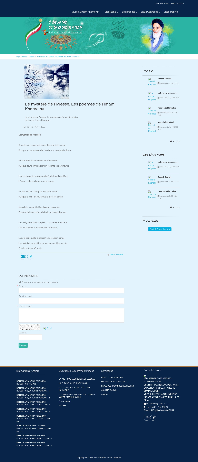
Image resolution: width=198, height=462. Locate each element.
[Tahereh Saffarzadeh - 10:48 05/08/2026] (152, 111)
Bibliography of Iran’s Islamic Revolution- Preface (31, 382)
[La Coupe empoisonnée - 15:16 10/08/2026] (152, 96)
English (173, 3)
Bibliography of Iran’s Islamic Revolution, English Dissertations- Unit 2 (34, 428)
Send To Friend (23, 256)
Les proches (128, 11)
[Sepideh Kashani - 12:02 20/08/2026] (152, 82)
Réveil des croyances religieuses (117, 386)
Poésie (32, 57)
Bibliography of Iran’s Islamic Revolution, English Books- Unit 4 (33, 410)
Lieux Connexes (149, 11)
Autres (62, 405)
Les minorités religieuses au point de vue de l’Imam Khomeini (77, 395)
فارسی (156, 3)
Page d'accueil (21, 57)
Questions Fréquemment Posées (76, 371)
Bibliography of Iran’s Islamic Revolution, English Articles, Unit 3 (34, 436)
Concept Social (108, 390)
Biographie (110, 11)
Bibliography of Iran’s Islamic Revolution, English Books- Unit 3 (33, 403)
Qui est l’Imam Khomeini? (85, 11)
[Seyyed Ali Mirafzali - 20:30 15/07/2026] (152, 127)
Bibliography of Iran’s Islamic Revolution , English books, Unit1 (33, 389)
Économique (65, 401)
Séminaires (107, 371)
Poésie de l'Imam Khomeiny (160, 229)
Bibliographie (171, 11)
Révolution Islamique (112, 377)
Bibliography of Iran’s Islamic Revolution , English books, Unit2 (33, 396)
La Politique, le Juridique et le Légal (77, 379)
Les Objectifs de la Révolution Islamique (74, 388)
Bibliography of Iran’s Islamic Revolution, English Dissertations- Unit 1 (34, 419)
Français (180, 3)
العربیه (166, 3)
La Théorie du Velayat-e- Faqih (73, 383)
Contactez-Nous (152, 370)
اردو (161, 3)
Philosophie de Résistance (114, 382)
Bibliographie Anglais (27, 371)
